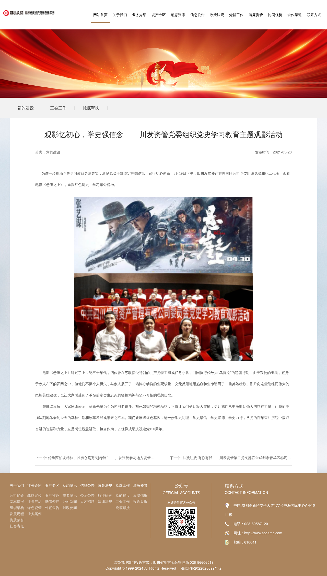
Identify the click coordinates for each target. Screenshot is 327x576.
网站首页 (100, 14)
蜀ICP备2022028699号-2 (201, 568)
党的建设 (25, 108)
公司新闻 (70, 501)
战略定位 (34, 495)
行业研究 (105, 495)
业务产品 (34, 501)
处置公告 (52, 507)
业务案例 (34, 513)
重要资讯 (70, 495)
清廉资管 (256, 14)
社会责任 (17, 525)
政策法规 (217, 14)
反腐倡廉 (140, 495)
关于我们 (120, 14)
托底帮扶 (91, 108)
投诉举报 (140, 501)
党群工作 (236, 14)
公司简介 (17, 495)
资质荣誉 (17, 519)
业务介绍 (139, 14)
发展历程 (17, 513)
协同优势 (275, 14)
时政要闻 (70, 507)
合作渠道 (294, 14)
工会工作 (58, 108)
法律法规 (105, 501)
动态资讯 (178, 14)
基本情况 (17, 501)
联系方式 (314, 14)
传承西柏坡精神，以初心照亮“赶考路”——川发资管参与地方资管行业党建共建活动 (113, 457)
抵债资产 (52, 501)
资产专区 (158, 14)
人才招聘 (87, 501)
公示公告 (87, 495)
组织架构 (17, 507)
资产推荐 (52, 495)
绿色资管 (34, 507)
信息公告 (197, 14)
